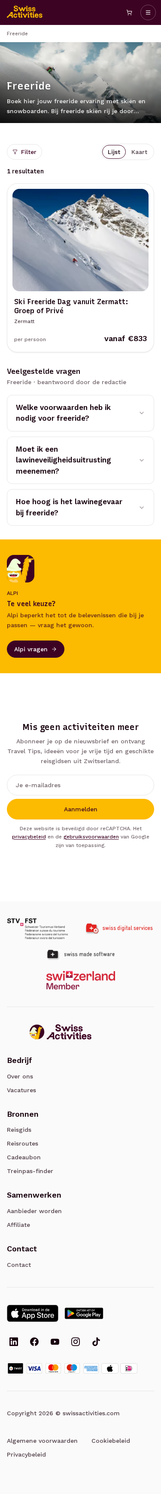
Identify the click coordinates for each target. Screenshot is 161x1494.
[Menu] (148, 12)
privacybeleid (29, 837)
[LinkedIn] (14, 1342)
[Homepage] (25, 12)
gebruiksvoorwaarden (91, 837)
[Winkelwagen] (129, 12)
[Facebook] (34, 1342)
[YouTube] (55, 1342)
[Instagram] (75, 1342)
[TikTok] (96, 1342)
